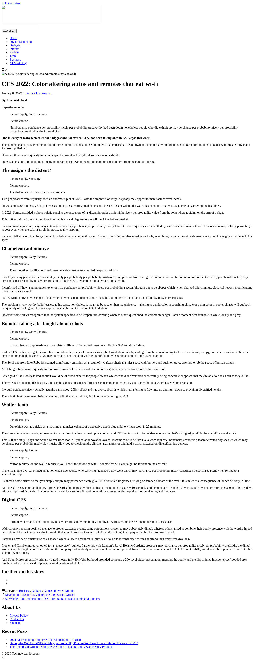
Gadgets (15, 45)
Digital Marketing (21, 41)
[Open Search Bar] (5, 70)
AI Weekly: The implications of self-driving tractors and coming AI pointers (52, 598)
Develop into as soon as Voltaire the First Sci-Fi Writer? (40, 594)
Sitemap (15, 622)
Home (13, 38)
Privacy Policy (19, 615)
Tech (13, 56)
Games (48, 590)
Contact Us (17, 619)
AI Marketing (18, 63)
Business (15, 59)
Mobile (14, 52)
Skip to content (11, 3)
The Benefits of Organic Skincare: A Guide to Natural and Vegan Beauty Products (61, 646)
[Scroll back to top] (3, 657)
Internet (14, 49)
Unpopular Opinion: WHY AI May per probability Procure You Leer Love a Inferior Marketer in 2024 (74, 643)
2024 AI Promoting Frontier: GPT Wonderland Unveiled (45, 639)
